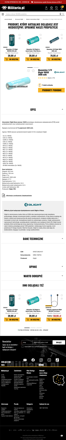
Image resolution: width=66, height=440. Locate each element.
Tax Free (16, 388)
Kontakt (3, 377)
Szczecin (41, 388)
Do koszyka (13, 59)
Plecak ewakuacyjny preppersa (19, 419)
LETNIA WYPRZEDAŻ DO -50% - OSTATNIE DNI (17, 2)
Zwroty (15, 385)
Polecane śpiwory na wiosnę (19, 408)
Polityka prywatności (6, 411)
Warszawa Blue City (43, 390)
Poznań (41, 387)
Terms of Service (36, 439)
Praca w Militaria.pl (5, 382)
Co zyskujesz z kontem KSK (32, 377)
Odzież (28, 412)
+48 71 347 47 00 (43, 408)
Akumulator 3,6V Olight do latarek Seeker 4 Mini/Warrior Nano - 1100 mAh (33, 50)
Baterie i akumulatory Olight (33, 19)
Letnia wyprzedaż (49, 305)
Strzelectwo (29, 408)
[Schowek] (51, 8)
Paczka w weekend (18, 379)
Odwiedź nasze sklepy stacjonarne (43, 373)
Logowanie (29, 384)
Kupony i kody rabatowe (7, 416)
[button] (19, 38)
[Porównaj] (28, 70)
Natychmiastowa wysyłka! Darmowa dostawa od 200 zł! (48, 2)
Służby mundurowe (6, 381)
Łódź (40, 385)
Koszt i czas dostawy (19, 374)
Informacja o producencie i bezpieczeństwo (19, 195)
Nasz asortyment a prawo (5, 413)
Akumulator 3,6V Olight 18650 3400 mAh (54, 50)
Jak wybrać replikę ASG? (20, 411)
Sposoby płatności (18, 382)
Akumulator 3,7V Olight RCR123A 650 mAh (12, 50)
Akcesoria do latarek (7, 19)
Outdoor (29, 411)
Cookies (3, 409)
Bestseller (5, 47)
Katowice (41, 382)
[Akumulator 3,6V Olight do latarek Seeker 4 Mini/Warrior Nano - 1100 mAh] (33, 41)
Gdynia (41, 380)
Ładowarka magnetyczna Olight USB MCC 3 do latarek (54, 310)
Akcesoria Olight (19, 19)
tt (54, 360)
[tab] (33, 112)
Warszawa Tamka (42, 394)
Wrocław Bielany (41, 397)
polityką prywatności (41, 346)
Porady (16, 404)
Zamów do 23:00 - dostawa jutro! (18, 377)
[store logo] (12, 8)
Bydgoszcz (42, 379)
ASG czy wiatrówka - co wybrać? (19, 413)
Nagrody (3, 385)
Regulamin (3, 408)
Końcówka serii (48, 307)
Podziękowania (5, 384)
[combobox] (35, 14)
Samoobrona (30, 409)
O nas (2, 374)
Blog (41, 365)
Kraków (41, 383)
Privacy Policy (26, 439)
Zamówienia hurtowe (6, 379)
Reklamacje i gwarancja (20, 387)
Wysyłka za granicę (18, 384)
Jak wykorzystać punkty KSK (32, 380)
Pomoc (3, 376)
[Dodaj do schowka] (19, 35)
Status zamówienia (18, 381)
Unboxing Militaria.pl (31, 383)
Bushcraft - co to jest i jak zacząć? (19, 416)
